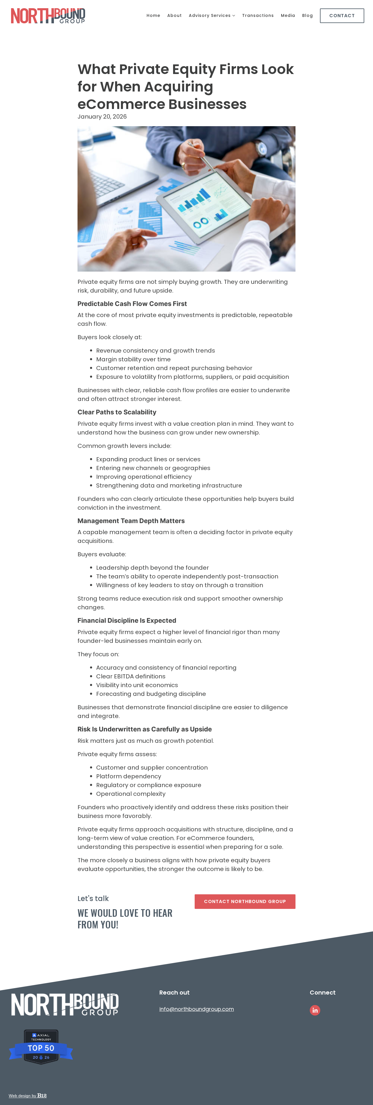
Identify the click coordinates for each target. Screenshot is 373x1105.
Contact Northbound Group (245, 901)
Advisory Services (210, 15)
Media (288, 15)
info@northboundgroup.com (196, 1009)
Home (153, 15)
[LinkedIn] (315, 1010)
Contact (342, 15)
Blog (307, 15)
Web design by (23, 1095)
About (174, 15)
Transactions (258, 15)
